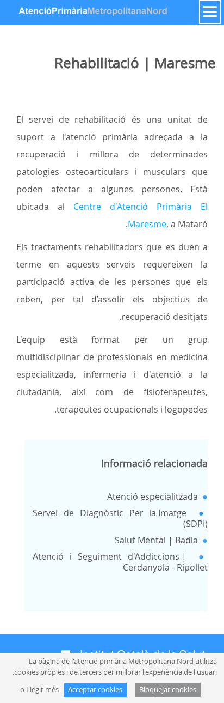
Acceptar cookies (95, 689)
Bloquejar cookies (167, 689)
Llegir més (42, 689)
